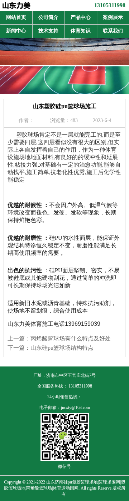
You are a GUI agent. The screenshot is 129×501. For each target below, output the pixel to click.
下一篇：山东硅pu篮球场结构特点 (51, 348)
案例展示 (113, 17)
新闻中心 (16, 31)
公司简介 (48, 17)
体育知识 (81, 31)
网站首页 (16, 17)
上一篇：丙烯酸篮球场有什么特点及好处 (59, 338)
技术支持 (48, 31)
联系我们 (113, 31)
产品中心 (81, 17)
